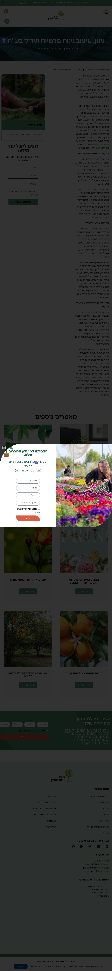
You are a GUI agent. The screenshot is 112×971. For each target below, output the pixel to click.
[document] (56, 485)
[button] (4, 448)
